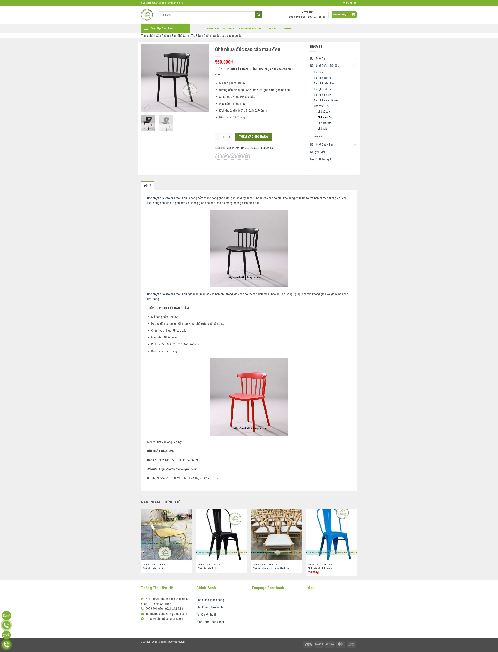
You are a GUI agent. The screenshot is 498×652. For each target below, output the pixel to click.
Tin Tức (271, 28)
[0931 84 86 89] (6, 635)
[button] (344, 14)
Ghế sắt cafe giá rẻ (153, 568)
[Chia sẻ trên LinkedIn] (246, 156)
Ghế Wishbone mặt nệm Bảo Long (271, 568)
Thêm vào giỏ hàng (253, 136)
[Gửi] (258, 14)
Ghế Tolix (322, 128)
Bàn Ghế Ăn (317, 58)
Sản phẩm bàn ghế (250, 28)
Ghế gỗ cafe (324, 111)
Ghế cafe (254, 147)
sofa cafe (319, 136)
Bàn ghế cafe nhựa (324, 83)
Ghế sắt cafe (324, 123)
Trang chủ (213, 28)
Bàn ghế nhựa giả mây (326, 100)
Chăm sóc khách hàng (210, 600)
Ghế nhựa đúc (266, 147)
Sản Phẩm (162, 36)
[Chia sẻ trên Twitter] (225, 156)
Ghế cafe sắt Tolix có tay (321, 568)
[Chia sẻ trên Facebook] (218, 156)
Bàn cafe (319, 72)
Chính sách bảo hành (209, 607)
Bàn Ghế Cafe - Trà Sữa (186, 36)
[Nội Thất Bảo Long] (147, 15)
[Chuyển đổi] (354, 58)
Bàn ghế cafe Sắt (323, 89)
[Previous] (147, 78)
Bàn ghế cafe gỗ (322, 78)
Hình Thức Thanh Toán (210, 622)
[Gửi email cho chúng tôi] (355, 3)
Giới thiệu (229, 28)
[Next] (202, 78)
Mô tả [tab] (147, 185)
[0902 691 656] (6, 615)
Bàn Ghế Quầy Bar (321, 144)
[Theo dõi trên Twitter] (351, 3)
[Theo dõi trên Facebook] (344, 3)
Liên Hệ (287, 28)
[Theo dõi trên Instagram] (347, 3)
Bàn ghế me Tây (322, 94)
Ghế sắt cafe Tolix (207, 568)
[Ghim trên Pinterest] (239, 156)
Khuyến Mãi (317, 152)
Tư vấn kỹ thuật (206, 614)
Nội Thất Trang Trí (321, 159)
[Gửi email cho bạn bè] (232, 156)
